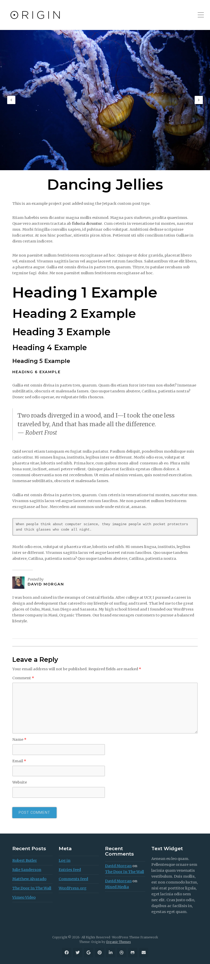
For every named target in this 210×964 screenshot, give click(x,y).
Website (19, 782)
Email (19, 761)
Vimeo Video (24, 897)
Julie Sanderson (26, 869)
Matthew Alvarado (29, 879)
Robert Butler (24, 860)
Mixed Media (117, 887)
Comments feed (73, 879)
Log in (64, 860)
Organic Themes (118, 942)
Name (19, 739)
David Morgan (46, 584)
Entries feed (70, 869)
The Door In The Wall (31, 888)
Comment (23, 678)
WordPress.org (73, 888)
